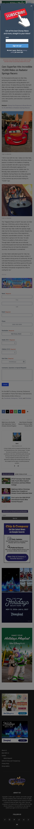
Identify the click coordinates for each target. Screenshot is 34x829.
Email (7, 37)
